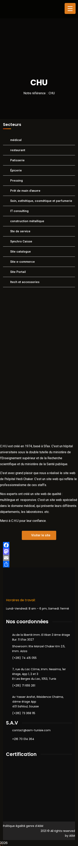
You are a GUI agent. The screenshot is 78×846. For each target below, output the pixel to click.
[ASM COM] (21, 9)
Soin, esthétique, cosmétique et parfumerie (41, 201)
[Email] (39, 558)
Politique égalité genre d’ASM (23, 826)
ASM (72, 836)
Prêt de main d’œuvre (25, 191)
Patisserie (17, 160)
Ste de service (20, 231)
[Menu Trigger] (70, 8)
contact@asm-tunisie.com (31, 730)
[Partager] (39, 564)
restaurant (17, 150)
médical (16, 140)
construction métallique (27, 221)
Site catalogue (20, 251)
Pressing (16, 180)
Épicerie (16, 170)
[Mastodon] (39, 551)
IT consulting (19, 211)
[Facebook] (39, 545)
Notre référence (34, 93)
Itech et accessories (24, 282)
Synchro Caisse (21, 241)
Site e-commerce (22, 262)
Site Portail (18, 272)
